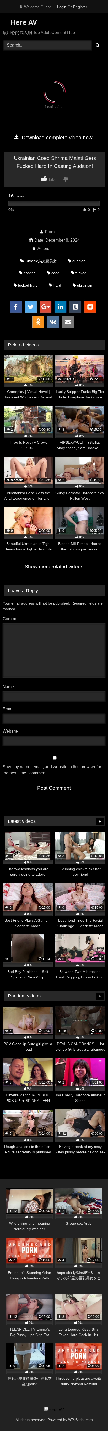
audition (78, 261)
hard (57, 285)
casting (30, 273)
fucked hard (28, 285)
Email (9, 709)
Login (61, 7)
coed (55, 273)
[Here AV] (54, 1410)
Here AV (22, 22)
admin (62, 232)
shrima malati (63, 248)
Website (10, 731)
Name (10, 687)
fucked (81, 273)
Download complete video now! (57, 137)
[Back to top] (92, 1415)
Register (80, 7)
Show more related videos (54, 566)
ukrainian (84, 285)
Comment (12, 619)
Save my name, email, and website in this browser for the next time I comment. (52, 770)
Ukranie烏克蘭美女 (41, 261)
